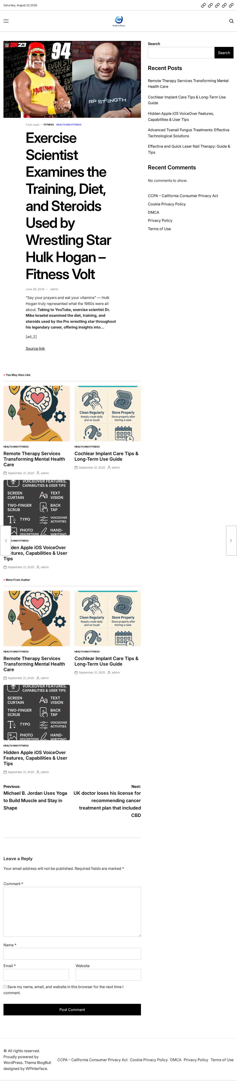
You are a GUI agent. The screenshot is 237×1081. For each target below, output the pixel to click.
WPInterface (36, 1068)
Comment (13, 883)
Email (9, 965)
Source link (35, 348)
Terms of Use (159, 228)
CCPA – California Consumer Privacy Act (183, 195)
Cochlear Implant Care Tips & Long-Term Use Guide (106, 456)
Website (83, 965)
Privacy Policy (160, 220)
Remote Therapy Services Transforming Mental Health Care (34, 459)
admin (54, 289)
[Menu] (6, 21)
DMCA (153, 212)
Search (154, 43)
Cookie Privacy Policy (167, 204)
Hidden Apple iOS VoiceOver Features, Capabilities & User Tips (35, 553)
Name (9, 945)
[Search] (231, 21)
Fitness (49, 124)
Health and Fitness (68, 124)
